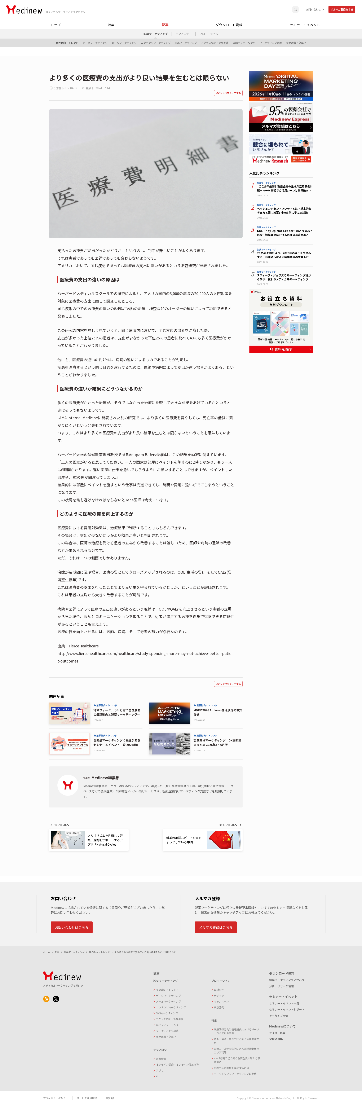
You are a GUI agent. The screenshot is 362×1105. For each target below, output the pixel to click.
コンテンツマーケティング (156, 42)
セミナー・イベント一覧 (284, 1003)
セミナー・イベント (305, 24)
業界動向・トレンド (67, 42)
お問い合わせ (313, 9)
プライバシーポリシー (55, 1098)
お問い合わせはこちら (71, 927)
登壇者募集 (276, 1039)
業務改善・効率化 (296, 42)
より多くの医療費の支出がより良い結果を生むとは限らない (145, 952)
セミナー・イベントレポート (287, 1009)
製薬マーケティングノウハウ (286, 980)
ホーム (46, 952)
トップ (55, 24)
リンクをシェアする (230, 93)
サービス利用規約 (87, 1098)
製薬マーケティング (156, 34)
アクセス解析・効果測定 (215, 42)
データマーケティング (95, 42)
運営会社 (111, 1098)
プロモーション (208, 34)
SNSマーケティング (186, 42)
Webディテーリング (244, 42)
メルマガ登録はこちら (216, 927)
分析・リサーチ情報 (281, 986)
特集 (111, 24)
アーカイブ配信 (278, 1016)
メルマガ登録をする (342, 9)
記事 (165, 24)
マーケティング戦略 (271, 42)
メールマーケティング (124, 42)
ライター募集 (277, 1033)
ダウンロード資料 (229, 24)
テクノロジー (184, 34)
